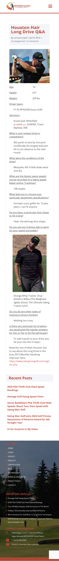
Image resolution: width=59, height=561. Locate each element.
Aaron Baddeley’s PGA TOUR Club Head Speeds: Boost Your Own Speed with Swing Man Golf (29, 406)
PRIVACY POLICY (14, 481)
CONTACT (12, 485)
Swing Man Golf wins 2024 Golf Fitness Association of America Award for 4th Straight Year (29, 419)
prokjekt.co (20, 124)
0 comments (33, 41)
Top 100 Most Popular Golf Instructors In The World (28, 506)
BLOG (10, 468)
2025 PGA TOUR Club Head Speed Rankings (25, 502)
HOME (10, 448)
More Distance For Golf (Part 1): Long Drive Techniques (30, 514)
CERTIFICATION (14, 464)
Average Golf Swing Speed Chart (25, 396)
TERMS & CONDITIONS (17, 477)
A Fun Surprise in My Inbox (22, 429)
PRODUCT (12, 460)
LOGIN (10, 452)
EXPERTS (11, 456)
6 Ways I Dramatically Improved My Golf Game (26, 510)
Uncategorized (18, 41)
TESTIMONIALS (14, 473)
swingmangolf (20, 37)
